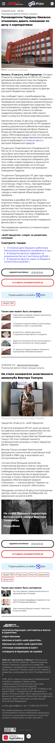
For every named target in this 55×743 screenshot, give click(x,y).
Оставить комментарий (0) (27, 282)
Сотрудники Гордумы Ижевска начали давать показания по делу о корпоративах (32, 325)
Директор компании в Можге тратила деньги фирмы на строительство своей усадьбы (32, 342)
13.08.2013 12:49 (8, 11)
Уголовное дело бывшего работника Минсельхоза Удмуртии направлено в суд (27, 249)
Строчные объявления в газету (20, 648)
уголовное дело (33, 140)
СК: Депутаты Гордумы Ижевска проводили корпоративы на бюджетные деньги (31, 350)
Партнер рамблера (25, 730)
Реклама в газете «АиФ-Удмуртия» (21, 640)
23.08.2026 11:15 (8, 365)
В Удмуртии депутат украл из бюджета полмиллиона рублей (27, 260)
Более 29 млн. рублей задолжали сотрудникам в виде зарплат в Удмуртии (30, 333)
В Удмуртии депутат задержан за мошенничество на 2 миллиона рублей (26, 254)
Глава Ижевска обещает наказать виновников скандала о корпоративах (32, 316)
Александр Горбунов (17, 69)
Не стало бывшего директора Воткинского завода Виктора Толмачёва (25, 517)
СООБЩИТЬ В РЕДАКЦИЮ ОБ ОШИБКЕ (22, 651)
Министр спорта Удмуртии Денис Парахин (22, 418)
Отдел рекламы (11, 636)
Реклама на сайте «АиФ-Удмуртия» (22, 644)
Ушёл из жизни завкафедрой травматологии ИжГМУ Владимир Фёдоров (31, 601)
